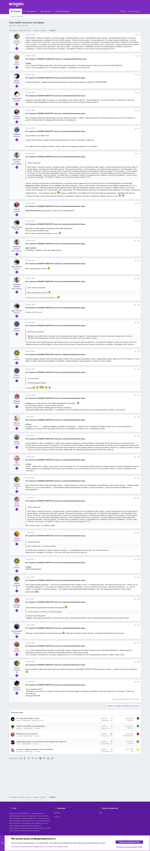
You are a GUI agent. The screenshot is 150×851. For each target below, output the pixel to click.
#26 (138, 599)
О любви (37, 728)
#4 (139, 92)
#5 (139, 110)
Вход (101, 813)
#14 (138, 322)
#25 (138, 577)
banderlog (19, 751)
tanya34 (19, 736)
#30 (138, 682)
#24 (138, 559)
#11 (139, 261)
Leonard (130, 743)
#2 (139, 56)
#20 (138, 457)
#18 (138, 417)
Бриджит (130, 720)
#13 (138, 305)
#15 (138, 351)
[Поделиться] (136, 35)
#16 (138, 369)
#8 (139, 203)
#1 (139, 35)
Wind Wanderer (128, 736)
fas (132, 751)
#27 (138, 625)
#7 (139, 154)
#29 (138, 662)
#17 (138, 395)
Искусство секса (38, 720)
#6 (139, 128)
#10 (138, 241)
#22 (138, 498)
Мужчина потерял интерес (27, 734)
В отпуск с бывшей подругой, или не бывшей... (35, 749)
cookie (37, 843)
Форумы (57, 813)
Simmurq (19, 728)
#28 (138, 643)
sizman (13, 25)
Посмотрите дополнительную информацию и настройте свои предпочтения (39, 846)
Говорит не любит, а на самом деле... (31, 726)
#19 (138, 436)
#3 (139, 75)
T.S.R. (18, 744)
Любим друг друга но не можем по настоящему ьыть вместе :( (41, 742)
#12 (138, 278)
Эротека (57, 817)
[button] (37, 11)
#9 (139, 221)
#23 (138, 532)
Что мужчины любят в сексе (27, 718)
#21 (138, 478)
